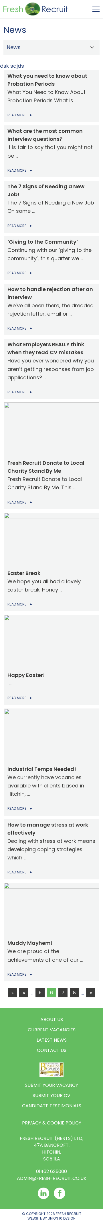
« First (12, 993)
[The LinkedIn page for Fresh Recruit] (43, 1193)
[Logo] (35, 9)
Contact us (51, 1050)
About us (51, 1019)
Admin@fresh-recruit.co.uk (51, 1178)
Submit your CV (51, 1095)
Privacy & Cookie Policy (51, 1123)
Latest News (52, 1040)
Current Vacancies (52, 1029)
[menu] (96, 9)
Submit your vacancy (51, 1085)
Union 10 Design (62, 1218)
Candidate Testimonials (51, 1105)
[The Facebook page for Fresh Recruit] (59, 1193)
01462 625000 (51, 1171)
